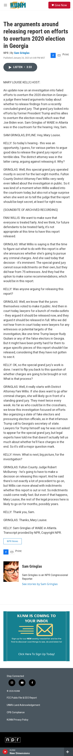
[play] (5, 751)
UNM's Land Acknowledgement (23, 705)
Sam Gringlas (22, 53)
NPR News (12, 541)
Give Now (61, 5)
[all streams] (68, 751)
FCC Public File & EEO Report (22, 698)
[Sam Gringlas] (11, 571)
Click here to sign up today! (36, 654)
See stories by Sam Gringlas (40, 584)
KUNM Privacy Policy (17, 719)
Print (65, 54)
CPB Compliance (16, 712)
